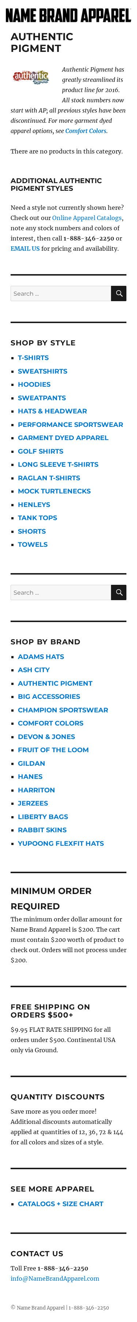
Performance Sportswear (70, 425)
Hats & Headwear (52, 411)
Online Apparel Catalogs (87, 217)
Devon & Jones (46, 737)
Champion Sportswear (63, 710)
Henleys (34, 505)
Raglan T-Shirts (49, 478)
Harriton (36, 790)
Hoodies (34, 384)
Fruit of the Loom (53, 750)
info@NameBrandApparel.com (55, 1278)
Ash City (34, 670)
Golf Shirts (40, 451)
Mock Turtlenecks (54, 491)
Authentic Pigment (55, 683)
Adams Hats (41, 657)
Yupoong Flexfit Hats (61, 844)
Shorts (32, 531)
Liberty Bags (43, 817)
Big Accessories (49, 697)
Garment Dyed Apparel (63, 438)
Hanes (30, 777)
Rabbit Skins (42, 830)
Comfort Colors (85, 131)
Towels (32, 545)
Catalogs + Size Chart (60, 1204)
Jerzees (33, 803)
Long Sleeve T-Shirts (58, 465)
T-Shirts (33, 358)
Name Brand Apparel (41, 1308)
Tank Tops (37, 518)
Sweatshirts (42, 371)
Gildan (31, 764)
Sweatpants (42, 398)
